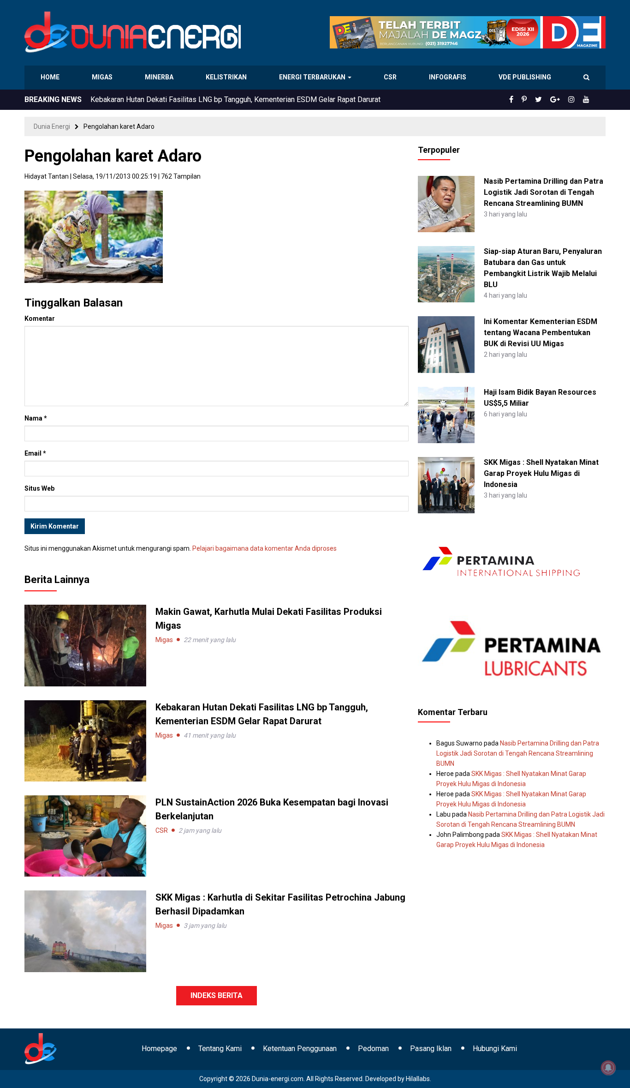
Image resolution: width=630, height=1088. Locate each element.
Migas (103, 77)
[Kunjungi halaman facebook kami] (526, 99)
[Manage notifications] (608, 1067)
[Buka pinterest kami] (536, 99)
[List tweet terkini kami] (548, 99)
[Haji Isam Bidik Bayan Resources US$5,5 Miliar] (446, 414)
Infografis (448, 77)
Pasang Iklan (431, 1048)
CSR (391, 77)
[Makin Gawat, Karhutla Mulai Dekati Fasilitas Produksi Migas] (85, 645)
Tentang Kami (220, 1048)
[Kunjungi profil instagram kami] (576, 99)
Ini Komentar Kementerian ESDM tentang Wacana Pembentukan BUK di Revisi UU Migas (540, 332)
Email (35, 453)
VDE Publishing (524, 77)
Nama (35, 418)
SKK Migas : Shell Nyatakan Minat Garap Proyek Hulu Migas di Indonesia (541, 473)
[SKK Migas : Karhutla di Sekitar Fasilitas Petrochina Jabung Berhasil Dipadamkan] (85, 930)
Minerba (161, 77)
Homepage (159, 1048)
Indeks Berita (216, 995)
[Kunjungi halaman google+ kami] (562, 99)
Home (50, 77)
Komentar (39, 318)
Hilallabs (418, 1078)
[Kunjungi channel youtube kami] (587, 99)
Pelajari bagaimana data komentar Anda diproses (264, 548)
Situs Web (39, 488)
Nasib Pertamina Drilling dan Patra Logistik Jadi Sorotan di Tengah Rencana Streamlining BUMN (543, 192)
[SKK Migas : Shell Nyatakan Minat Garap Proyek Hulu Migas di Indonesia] (446, 484)
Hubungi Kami (495, 1048)
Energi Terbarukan (313, 77)
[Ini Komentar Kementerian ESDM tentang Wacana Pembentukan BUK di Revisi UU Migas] (446, 344)
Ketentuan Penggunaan (300, 1048)
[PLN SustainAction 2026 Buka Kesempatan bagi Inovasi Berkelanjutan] (85, 835)
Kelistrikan (227, 77)
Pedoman (373, 1048)
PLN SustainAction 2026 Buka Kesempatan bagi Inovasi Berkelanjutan (202, 99)
